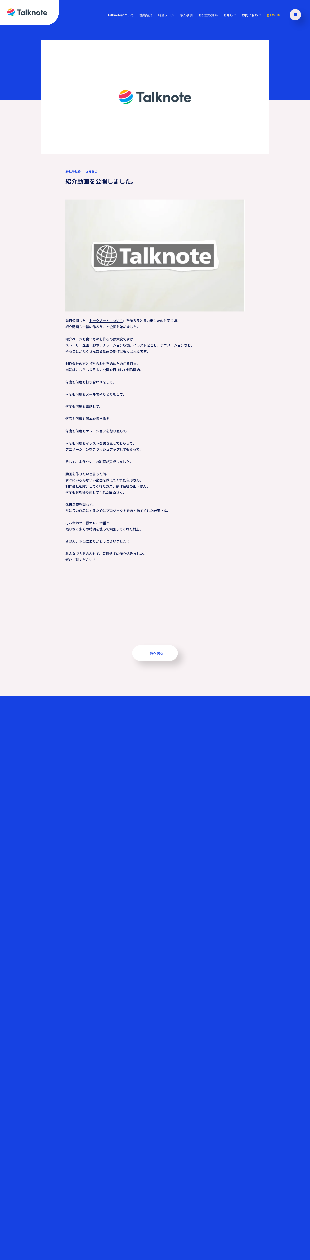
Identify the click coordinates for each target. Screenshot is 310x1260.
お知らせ (229, 15)
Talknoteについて (121, 15)
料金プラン (166, 15)
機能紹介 (146, 15)
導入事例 (186, 15)
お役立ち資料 (208, 15)
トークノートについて (106, 320)
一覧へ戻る (154, 653)
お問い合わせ (251, 15)
